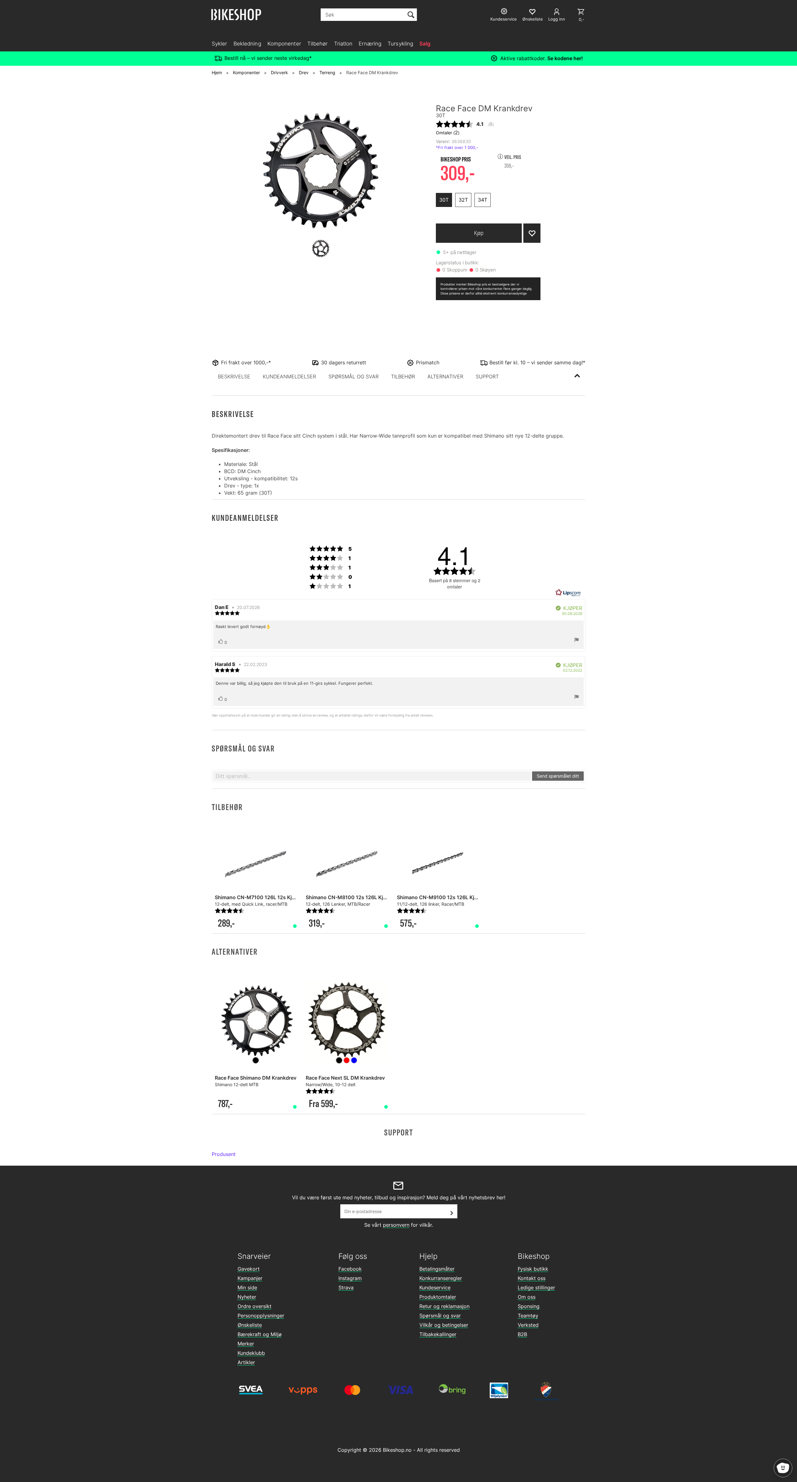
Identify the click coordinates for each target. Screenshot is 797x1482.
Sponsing (529, 1306)
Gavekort (249, 1269)
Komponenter (284, 44)
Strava (346, 1287)
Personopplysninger (261, 1315)
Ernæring (370, 44)
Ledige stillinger (536, 1287)
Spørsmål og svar (440, 1315)
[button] (234, 376)
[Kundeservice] (505, 12)
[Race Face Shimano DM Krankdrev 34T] (255, 1021)
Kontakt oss (531, 1278)
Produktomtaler (437, 1297)
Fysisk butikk (533, 1269)
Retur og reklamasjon (444, 1306)
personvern (396, 1225)
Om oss (526, 1297)
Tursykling (400, 44)
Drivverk (279, 72)
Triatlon (343, 44)
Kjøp (478, 233)
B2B (522, 1334)
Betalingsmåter (437, 1269)
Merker (246, 1344)
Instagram (350, 1278)
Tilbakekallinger (437, 1334)
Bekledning (247, 44)
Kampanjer (250, 1278)
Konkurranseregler (440, 1278)
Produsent (224, 1154)
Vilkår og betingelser (443, 1325)
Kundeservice (434, 1287)
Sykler (219, 44)
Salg (425, 44)
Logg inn (556, 19)
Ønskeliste (250, 1325)
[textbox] (372, 776)
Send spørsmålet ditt (558, 776)
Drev (304, 72)
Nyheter (247, 1297)
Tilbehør (317, 44)
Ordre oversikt (254, 1306)
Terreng (327, 72)
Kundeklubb (251, 1353)
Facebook (350, 1269)
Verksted (528, 1325)
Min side (247, 1287)
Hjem (217, 72)
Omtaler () (448, 132)
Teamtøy (528, 1315)
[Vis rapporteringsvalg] (576, 640)
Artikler (246, 1362)
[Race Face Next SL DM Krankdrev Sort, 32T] (346, 1021)
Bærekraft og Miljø (260, 1334)
